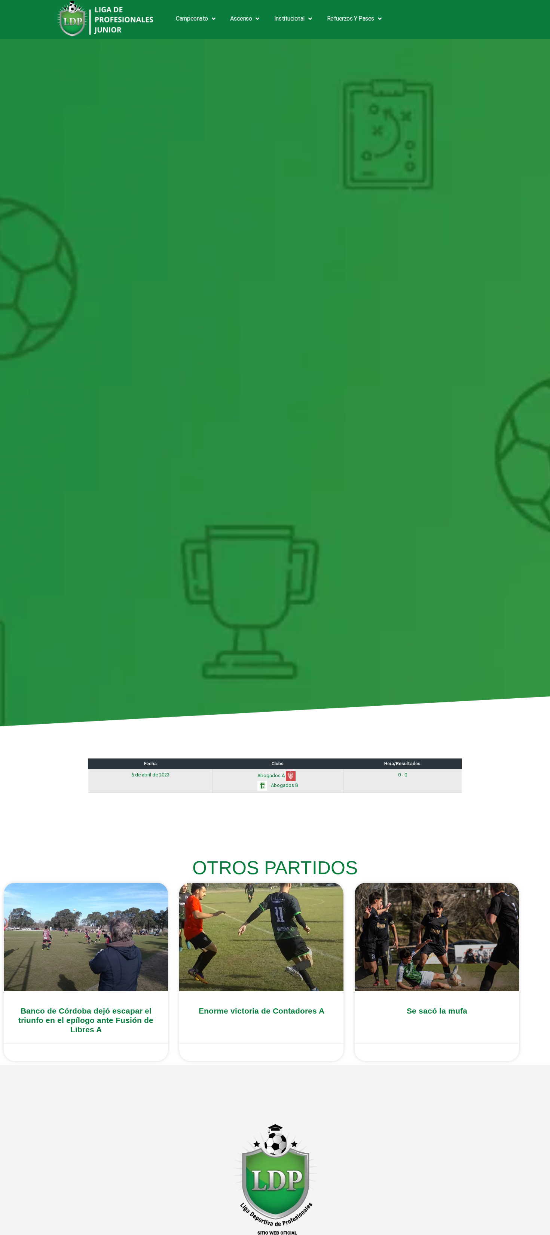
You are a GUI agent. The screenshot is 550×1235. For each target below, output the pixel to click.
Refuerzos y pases (350, 18)
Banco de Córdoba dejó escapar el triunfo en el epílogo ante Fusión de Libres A (85, 1020)
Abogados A (271, 775)
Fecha (150, 763)
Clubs (278, 763)
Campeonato (192, 18)
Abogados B (284, 785)
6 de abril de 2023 (150, 775)
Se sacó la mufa (437, 1010)
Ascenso (241, 18)
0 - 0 (402, 775)
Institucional (289, 18)
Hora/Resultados (402, 763)
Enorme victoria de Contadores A (261, 1010)
